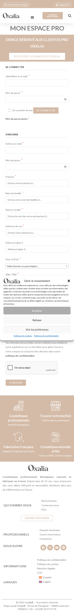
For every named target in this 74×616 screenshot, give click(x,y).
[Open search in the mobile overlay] (69, 15)
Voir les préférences (37, 329)
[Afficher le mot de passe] (65, 99)
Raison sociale (14, 209)
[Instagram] (50, 547)
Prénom (11, 176)
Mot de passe (14, 92)
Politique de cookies (23, 336)
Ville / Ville (12, 274)
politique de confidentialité (20, 355)
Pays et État (13, 259)
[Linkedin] (63, 547)
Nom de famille (14, 193)
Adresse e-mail (15, 143)
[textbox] (37, 266)
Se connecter (46, 110)
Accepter (37, 310)
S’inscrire (16, 382)
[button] (69, 281)
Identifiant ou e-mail (17, 76)
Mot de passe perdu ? (17, 118)
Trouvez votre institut (55, 416)
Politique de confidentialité (46, 336)
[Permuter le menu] (32, 17)
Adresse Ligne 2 (14, 242)
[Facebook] (43, 547)
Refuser (37, 320)
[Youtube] (57, 547)
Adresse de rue (15, 226)
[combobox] (37, 266)
